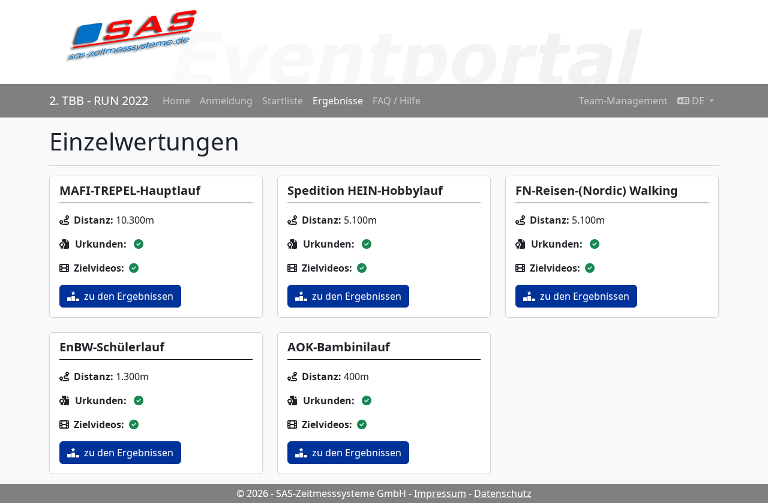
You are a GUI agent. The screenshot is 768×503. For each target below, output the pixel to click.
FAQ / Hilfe (397, 100)
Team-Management (623, 100)
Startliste (282, 100)
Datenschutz (503, 493)
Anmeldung (226, 100)
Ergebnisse (338, 100)
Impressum (440, 493)
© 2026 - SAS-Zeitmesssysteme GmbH (321, 493)
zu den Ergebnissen (128, 296)
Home (176, 100)
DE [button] (698, 100)
